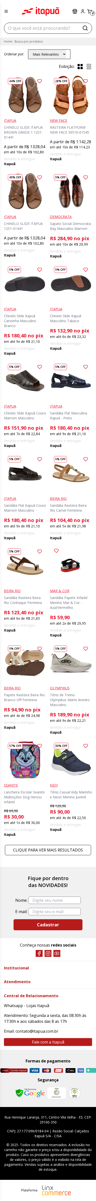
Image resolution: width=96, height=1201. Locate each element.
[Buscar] (85, 28)
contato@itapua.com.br (37, 1031)
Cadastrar (48, 925)
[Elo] (70, 1070)
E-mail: (21, 911)
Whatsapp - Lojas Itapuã (26, 1005)
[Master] (47, 1070)
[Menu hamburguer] (6, 11)
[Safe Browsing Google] (30, 1093)
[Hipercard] (58, 1070)
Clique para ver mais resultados (48, 850)
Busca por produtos (29, 41)
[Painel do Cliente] (82, 11)
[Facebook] (39, 953)
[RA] (74, 1093)
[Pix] (91, 1070)
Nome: (21, 900)
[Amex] (81, 1070)
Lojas (75, 11)
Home (8, 41)
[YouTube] (56, 953)
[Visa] (35, 1070)
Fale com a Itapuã (48, 1042)
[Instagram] (48, 953)
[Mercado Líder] (56, 1093)
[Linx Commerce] (56, 1190)
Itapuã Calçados (40, 11)
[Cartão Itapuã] (14, 1070)
